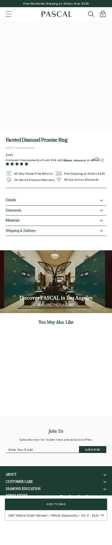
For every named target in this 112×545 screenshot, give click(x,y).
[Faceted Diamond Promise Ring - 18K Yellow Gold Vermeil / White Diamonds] (17, 410)
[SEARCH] (90, 14)
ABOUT (11, 474)
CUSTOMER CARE (19, 482)
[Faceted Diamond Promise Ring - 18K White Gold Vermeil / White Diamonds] (28, 410)
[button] (17, 164)
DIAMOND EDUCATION (23, 489)
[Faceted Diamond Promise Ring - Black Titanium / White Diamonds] (39, 410)
